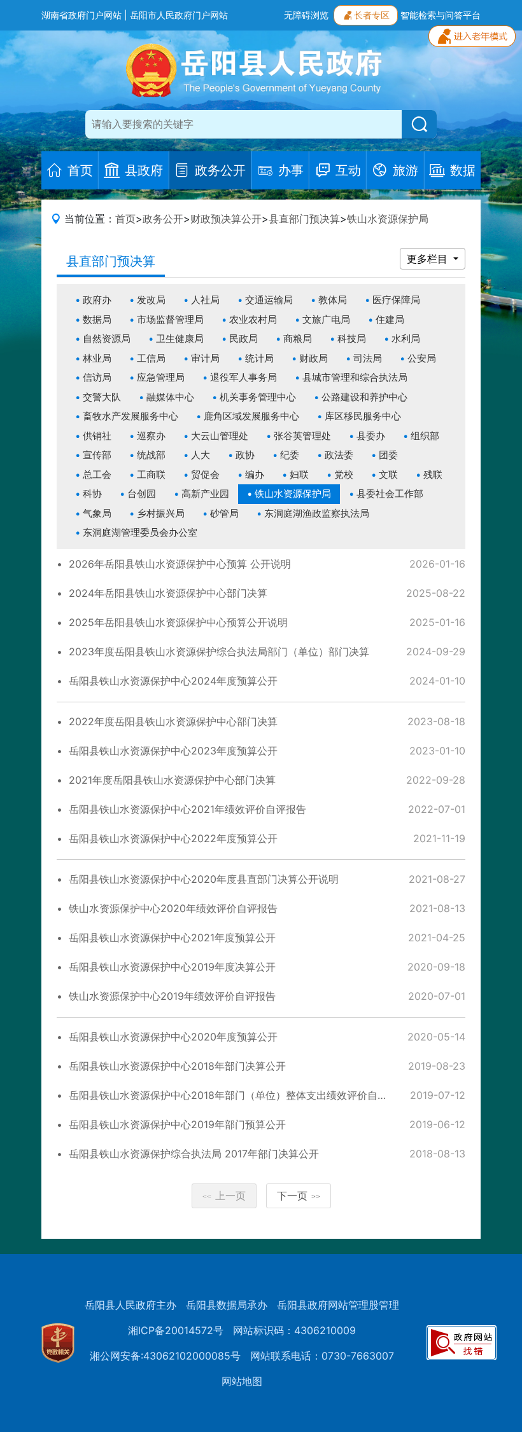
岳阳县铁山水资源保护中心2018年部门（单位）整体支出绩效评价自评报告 (238, 1095)
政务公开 (163, 218)
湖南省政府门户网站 (81, 15)
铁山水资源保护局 (387, 218)
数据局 (97, 319)
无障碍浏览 (306, 15)
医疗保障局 (396, 300)
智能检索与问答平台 (440, 15)
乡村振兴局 (161, 513)
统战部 (151, 455)
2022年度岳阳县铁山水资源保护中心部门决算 (173, 721)
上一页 (224, 1195)
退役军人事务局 (243, 377)
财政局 (313, 358)
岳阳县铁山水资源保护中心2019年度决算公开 (172, 966)
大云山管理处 (219, 436)
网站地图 (242, 1381)
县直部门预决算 (304, 218)
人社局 (205, 300)
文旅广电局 (326, 319)
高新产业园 (205, 494)
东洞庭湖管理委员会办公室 (140, 532)
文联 (388, 474)
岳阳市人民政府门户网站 (179, 15)
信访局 (97, 377)
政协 (245, 455)
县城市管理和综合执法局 (354, 377)
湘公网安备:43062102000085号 (165, 1355)
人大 (200, 455)
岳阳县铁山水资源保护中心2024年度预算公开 (173, 680)
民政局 (243, 338)
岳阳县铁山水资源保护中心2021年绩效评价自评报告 (187, 809)
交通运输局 (269, 300)
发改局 (151, 300)
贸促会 (205, 474)
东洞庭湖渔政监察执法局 (316, 513)
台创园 (141, 494)
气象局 (97, 513)
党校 (343, 474)
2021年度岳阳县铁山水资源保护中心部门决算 (172, 780)
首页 (125, 218)
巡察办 (151, 436)
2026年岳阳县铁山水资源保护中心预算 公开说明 (180, 563)
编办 (254, 474)
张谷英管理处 (302, 436)
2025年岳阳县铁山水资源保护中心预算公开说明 (178, 622)
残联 (432, 474)
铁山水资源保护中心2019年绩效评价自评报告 (172, 996)
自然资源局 (106, 338)
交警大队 (102, 397)
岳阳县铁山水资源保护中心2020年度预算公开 (173, 1036)
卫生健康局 (180, 338)
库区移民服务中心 (363, 416)
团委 (388, 455)
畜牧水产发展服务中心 (130, 416)
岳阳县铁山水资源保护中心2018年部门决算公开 (177, 1066)
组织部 (425, 436)
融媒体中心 (170, 397)
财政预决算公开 (226, 218)
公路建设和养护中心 (364, 397)
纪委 (289, 455)
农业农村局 (253, 319)
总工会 (97, 474)
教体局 (332, 300)
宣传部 (97, 455)
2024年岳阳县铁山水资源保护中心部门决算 (168, 593)
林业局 (97, 358)
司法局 (367, 358)
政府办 (97, 300)
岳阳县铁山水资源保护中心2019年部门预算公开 (177, 1124)
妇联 (299, 474)
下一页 (298, 1195)
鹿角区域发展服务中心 (251, 416)
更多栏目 (429, 258)
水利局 (406, 338)
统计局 (259, 358)
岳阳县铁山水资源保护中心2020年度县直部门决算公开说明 (204, 879)
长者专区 (372, 15)
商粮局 (297, 338)
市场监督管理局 (170, 319)
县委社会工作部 (389, 494)
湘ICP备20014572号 (175, 1330)
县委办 (370, 436)
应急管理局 (161, 377)
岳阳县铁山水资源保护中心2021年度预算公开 (172, 937)
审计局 (205, 358)
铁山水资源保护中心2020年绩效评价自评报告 (173, 908)
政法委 (339, 455)
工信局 (151, 358)
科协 (92, 494)
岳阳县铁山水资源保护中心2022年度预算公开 (173, 838)
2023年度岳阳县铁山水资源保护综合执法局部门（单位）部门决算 (219, 651)
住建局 (390, 319)
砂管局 (224, 513)
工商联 (151, 474)
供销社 (97, 436)
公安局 (421, 358)
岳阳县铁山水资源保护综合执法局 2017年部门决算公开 (194, 1153)
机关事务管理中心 (258, 397)
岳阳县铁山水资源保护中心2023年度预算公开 (173, 750)
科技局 (351, 338)
